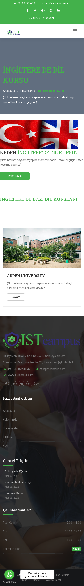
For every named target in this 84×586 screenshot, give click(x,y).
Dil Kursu (8, 437)
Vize (5, 445)
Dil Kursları (26, 90)
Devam (16, 296)
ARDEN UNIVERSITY (26, 275)
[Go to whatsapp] (9, 574)
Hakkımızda (10, 419)
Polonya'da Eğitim (16, 471)
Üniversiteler (10, 428)
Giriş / (36, 18)
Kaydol (50, 18)
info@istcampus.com (56, 3)
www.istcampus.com (21, 374)
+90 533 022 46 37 (26, 3)
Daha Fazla (15, 175)
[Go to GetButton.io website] (9, 582)
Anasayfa (9, 90)
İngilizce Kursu (14, 493)
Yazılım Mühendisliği (18, 482)
